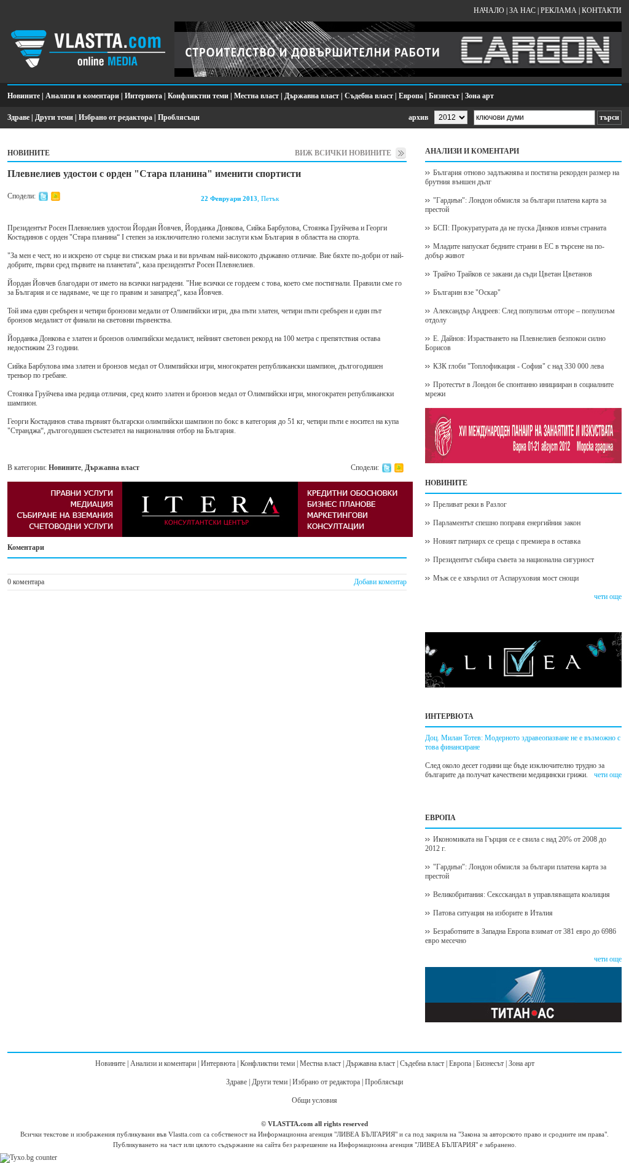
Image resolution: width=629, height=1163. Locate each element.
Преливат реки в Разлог (470, 504)
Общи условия (314, 1100)
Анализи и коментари (82, 96)
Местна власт (256, 96)
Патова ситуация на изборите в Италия (493, 913)
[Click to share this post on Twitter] (43, 198)
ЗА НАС (522, 10)
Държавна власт (311, 96)
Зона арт (479, 96)
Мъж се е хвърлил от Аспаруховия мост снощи (506, 578)
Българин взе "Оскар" (467, 292)
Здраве (18, 117)
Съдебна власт (369, 96)
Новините (23, 96)
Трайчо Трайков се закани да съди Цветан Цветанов (512, 274)
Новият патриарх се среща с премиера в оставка (506, 541)
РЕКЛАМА (559, 10)
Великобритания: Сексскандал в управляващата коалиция (521, 894)
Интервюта (143, 96)
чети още (608, 596)
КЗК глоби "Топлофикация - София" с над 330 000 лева (518, 366)
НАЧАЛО (489, 10)
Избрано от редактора (115, 117)
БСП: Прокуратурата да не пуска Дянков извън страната (519, 228)
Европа (411, 96)
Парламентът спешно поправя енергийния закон (506, 523)
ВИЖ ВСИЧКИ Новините (343, 153)
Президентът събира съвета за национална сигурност (513, 559)
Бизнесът (444, 96)
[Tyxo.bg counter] (28, 1157)
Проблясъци (179, 117)
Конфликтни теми (198, 96)
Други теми (54, 117)
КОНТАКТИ (602, 10)
